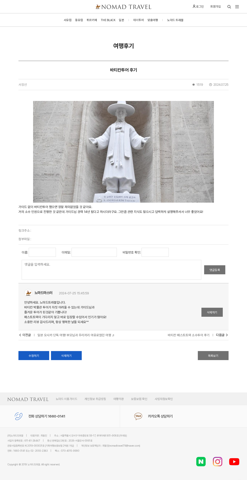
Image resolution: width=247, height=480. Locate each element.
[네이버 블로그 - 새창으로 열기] (200, 458)
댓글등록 (214, 270)
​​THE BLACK (108, 20)
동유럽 (79, 20)
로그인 (200, 6)
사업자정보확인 (164, 399)
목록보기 (213, 355)
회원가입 (215, 6)
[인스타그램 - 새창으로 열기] (217, 458)
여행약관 (118, 399)
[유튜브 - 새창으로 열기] (234, 458)
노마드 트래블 (175, 20)
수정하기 (34, 355)
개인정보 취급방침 (95, 399)
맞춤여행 (152, 20)
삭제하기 (212, 312)
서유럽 (68, 20)
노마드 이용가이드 (66, 399)
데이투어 (138, 20)
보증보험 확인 (139, 399)
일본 (121, 20)
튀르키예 (92, 20)
